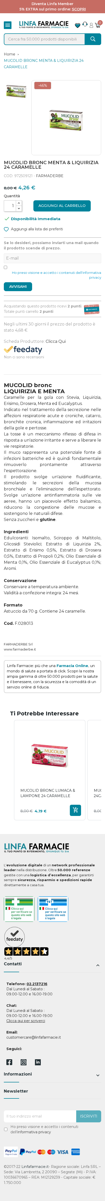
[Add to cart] (75, 810)
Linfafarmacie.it (35, 1166)
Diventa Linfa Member (52, 4)
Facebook (9, 1063)
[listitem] (49, 770)
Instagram (24, 1064)
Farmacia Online (72, 665)
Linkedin (38, 1064)
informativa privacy (34, 1132)
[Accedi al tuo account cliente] (91, 24)
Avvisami (18, 286)
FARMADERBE (49, 176)
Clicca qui (56, 341)
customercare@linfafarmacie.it (33, 1037)
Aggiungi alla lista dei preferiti (36, 229)
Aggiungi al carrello (62, 205)
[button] (9, 770)
